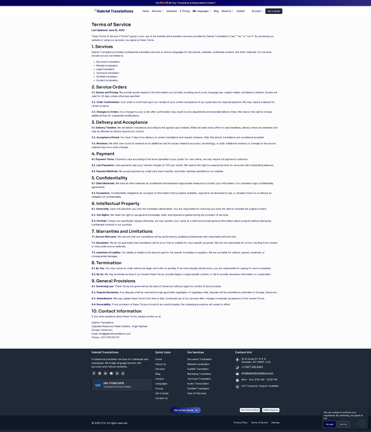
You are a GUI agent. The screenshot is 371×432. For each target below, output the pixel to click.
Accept (329, 424)
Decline (343, 424)
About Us (227, 11)
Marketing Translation (199, 373)
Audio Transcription (198, 383)
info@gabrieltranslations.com (257, 373)
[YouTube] (111, 373)
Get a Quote (274, 11)
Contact (241, 11)
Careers (159, 378)
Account (256, 11)
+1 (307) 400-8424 (252, 366)
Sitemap (275, 422)
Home (146, 11)
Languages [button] (202, 11)
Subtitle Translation (198, 368)
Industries (171, 11)
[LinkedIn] (105, 373)
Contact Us (161, 398)
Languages (161, 383)
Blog (216, 11)
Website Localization (198, 364)
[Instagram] (117, 373)
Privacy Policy (240, 422)
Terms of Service (259, 422)
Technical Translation (199, 378)
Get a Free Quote (184, 410)
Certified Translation (198, 388)
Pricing (186, 11)
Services (160, 368)
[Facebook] (94, 373)
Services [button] (157, 11)
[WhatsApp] (123, 373)
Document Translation (199, 359)
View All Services (196, 393)
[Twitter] (99, 373)
